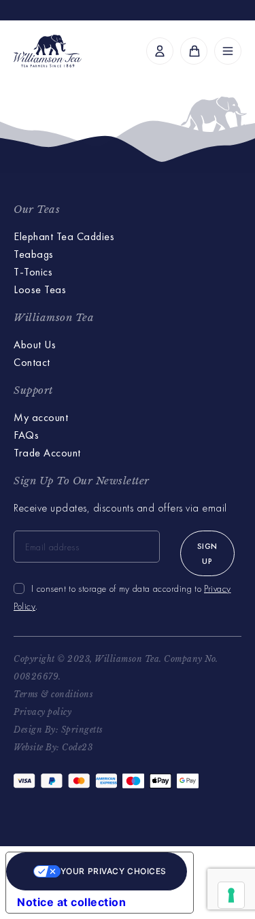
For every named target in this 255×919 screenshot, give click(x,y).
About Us (35, 344)
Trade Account (47, 453)
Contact (32, 362)
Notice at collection (71, 902)
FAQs (26, 435)
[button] (227, 51)
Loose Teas (40, 289)
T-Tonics (33, 272)
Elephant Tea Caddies (64, 236)
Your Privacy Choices (114, 871)
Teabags (34, 254)
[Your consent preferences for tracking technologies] (231, 895)
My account (41, 417)
